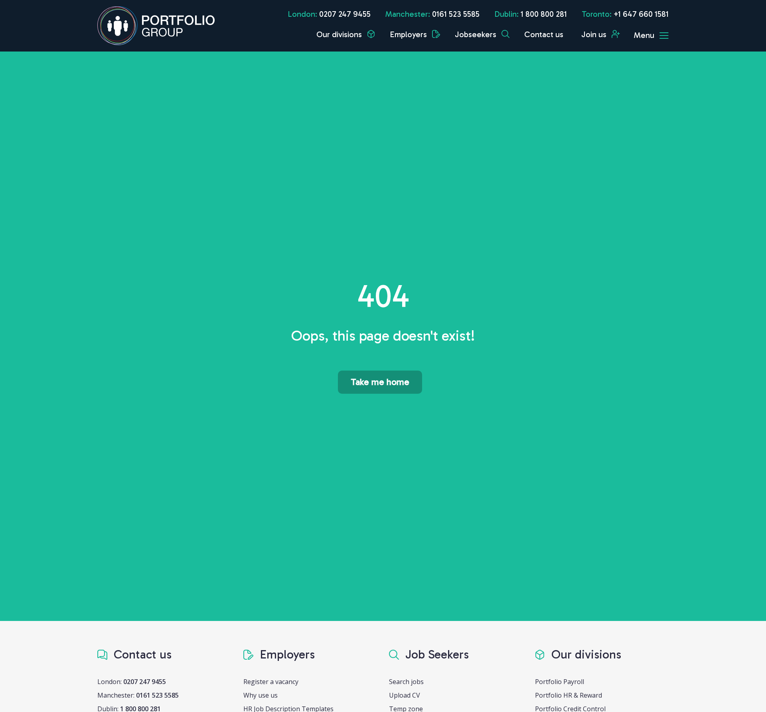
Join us (594, 34)
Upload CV (404, 695)
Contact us (543, 34)
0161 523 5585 (456, 14)
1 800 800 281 (544, 14)
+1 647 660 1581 (641, 14)
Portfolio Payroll (559, 681)
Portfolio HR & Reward (568, 695)
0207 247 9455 (345, 14)
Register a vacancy (270, 681)
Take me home (380, 382)
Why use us (260, 695)
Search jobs (406, 681)
